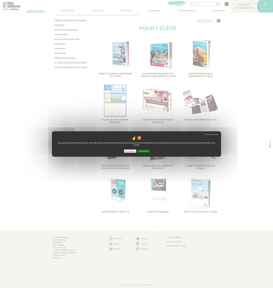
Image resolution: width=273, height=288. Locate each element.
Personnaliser (130, 151)
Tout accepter (143, 151)
